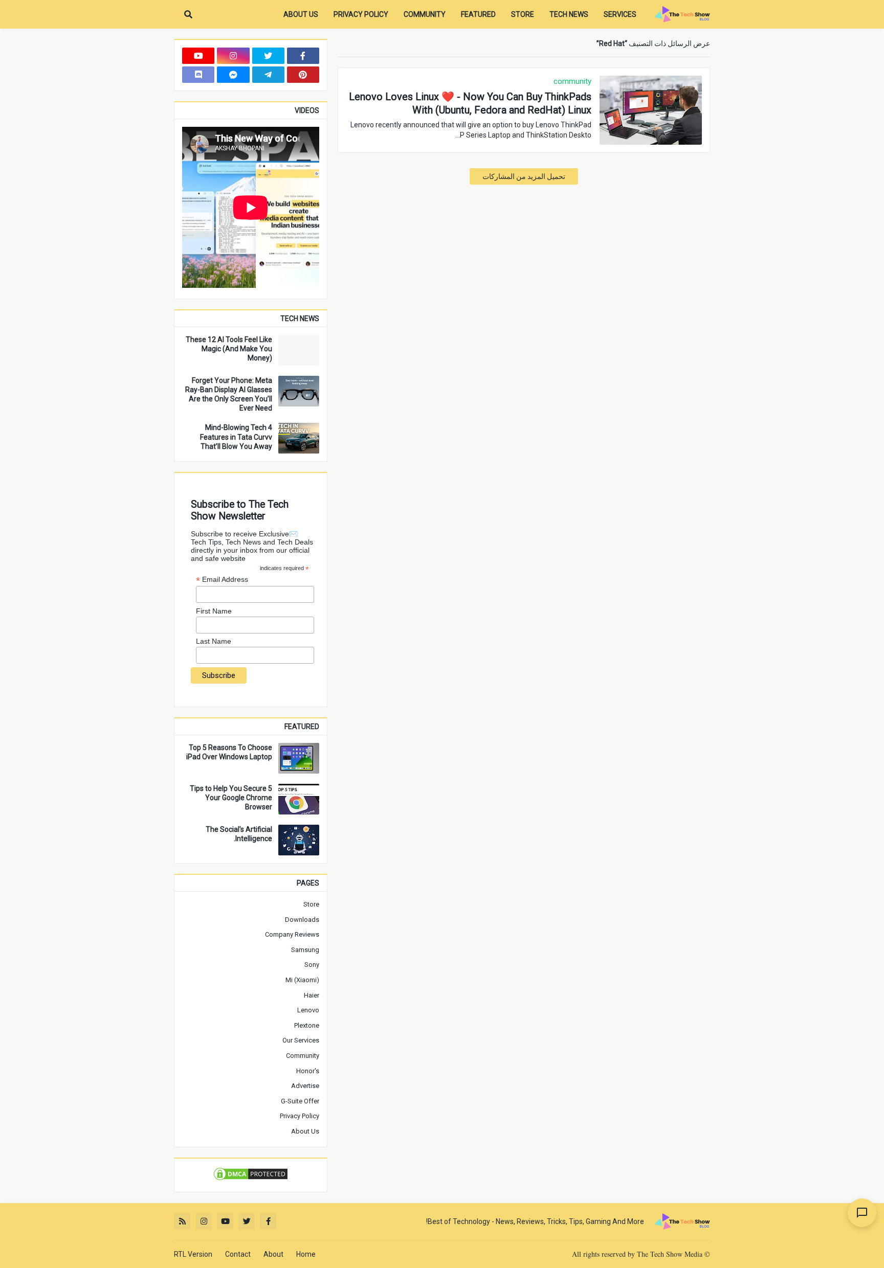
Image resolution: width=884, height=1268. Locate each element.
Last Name (213, 641)
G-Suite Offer (300, 1101)
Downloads (302, 919)
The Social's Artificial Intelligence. (239, 834)
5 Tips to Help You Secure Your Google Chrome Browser (231, 797)
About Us (305, 1131)
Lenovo (308, 1010)
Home (306, 1254)
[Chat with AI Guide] (862, 1212)
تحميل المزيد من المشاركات (523, 176)
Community (302, 1055)
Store (311, 904)
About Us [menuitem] (300, 14)
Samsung (305, 950)
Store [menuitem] (522, 14)
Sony (311, 964)
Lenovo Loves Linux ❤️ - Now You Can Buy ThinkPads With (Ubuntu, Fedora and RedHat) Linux (470, 103)
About (273, 1254)
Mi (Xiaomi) (302, 980)
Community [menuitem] (425, 14)
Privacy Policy (299, 1116)
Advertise (305, 1086)
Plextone (306, 1025)
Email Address (222, 579)
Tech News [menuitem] (568, 14)
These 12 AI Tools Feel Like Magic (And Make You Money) (229, 348)
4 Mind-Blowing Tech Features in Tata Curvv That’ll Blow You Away (236, 436)
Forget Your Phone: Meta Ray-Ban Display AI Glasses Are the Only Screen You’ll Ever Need (228, 394)
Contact (238, 1254)
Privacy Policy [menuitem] (361, 14)
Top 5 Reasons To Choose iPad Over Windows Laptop (229, 752)
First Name (214, 611)
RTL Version (193, 1254)
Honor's (307, 1071)
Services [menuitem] (620, 14)
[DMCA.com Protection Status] (250, 1179)
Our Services (300, 1040)
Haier (311, 995)
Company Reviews (292, 934)
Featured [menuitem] (478, 14)
